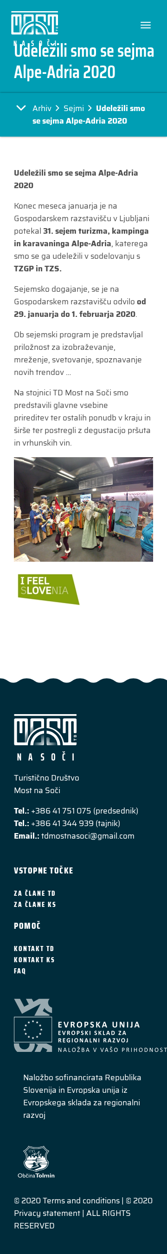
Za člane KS (35, 904)
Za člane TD (35, 893)
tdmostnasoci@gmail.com (88, 836)
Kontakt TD (34, 948)
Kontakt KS (34, 959)
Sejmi (74, 108)
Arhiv (41, 108)
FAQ (20, 971)
